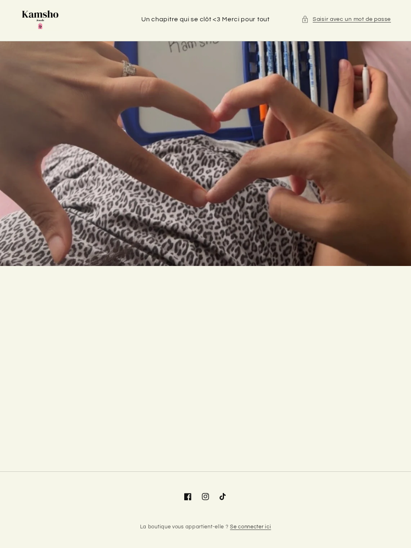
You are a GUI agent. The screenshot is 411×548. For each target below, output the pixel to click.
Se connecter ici (250, 527)
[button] (346, 19)
